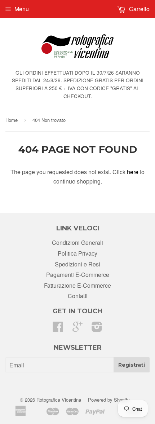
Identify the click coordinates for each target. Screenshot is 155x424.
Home (11, 119)
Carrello (139, 9)
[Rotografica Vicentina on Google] (77, 328)
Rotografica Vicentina (58, 399)
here (132, 172)
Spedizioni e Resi (77, 264)
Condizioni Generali (77, 242)
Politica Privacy (77, 253)
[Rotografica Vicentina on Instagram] (97, 328)
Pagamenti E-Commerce (77, 274)
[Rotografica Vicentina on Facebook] (58, 328)
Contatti (78, 296)
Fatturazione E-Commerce (77, 285)
